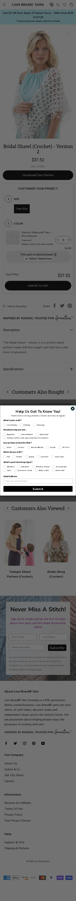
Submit (38, 489)
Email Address (10, 476)
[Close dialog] (73, 409)
